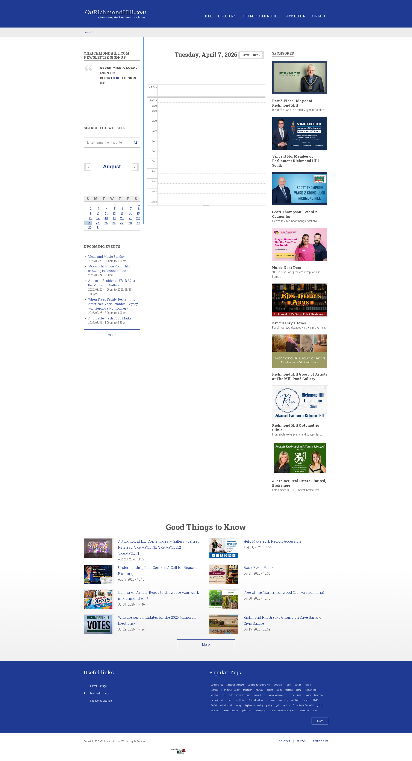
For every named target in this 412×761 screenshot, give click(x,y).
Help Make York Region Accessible (272, 541)
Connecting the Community (303, 705)
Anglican (286, 705)
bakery (238, 705)
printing (269, 705)
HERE (116, 78)
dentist (298, 685)
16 (90, 218)
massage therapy (243, 695)
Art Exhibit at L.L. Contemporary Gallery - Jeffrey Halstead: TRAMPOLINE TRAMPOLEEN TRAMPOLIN (158, 547)
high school (318, 695)
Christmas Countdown (235, 685)
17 (98, 218)
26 (114, 223)
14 (130, 213)
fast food (289, 690)
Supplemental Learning (254, 705)
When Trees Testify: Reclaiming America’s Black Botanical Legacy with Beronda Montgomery (113, 303)
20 (122, 218)
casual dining (259, 695)
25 (106, 223)
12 (114, 213)
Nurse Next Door (286, 267)
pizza (299, 695)
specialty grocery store (277, 695)
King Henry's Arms (289, 323)
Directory (226, 16)
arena (298, 690)
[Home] (116, 14)
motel (230, 700)
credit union (215, 710)
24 (98, 223)
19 (114, 218)
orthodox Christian (231, 710)
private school (303, 710)
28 (130, 223)
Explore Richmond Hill (260, 16)
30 (90, 228)
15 (138, 213)
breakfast (214, 695)
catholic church (226, 705)
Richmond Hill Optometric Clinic (295, 427)
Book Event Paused (260, 567)
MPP (315, 710)
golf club (320, 705)
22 (138, 218)
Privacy (301, 741)
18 (106, 218)
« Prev (245, 55)
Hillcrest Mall (310, 690)
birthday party (259, 710)
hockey (279, 690)
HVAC (315, 700)
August (112, 166)
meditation (240, 700)
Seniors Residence (256, 700)
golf (277, 705)
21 (130, 218)
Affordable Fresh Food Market (110, 318)
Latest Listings (98, 685)
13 (122, 213)
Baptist (214, 705)
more (112, 335)
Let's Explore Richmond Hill (259, 685)
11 (106, 213)
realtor (307, 700)
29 (138, 223)
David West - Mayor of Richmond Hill (292, 102)
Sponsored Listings (101, 700)
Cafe (231, 695)
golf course (246, 710)
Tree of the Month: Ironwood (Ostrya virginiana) (284, 592)
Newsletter (295, 16)
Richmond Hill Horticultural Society (225, 690)
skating (270, 690)
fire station (247, 690)
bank (292, 695)
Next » (256, 55)
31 (98, 228)
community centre (217, 700)
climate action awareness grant (281, 710)
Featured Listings (99, 693)
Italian (288, 685)
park (224, 695)
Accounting (283, 700)
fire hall (307, 685)
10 (98, 213)
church (308, 695)
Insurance (259, 690)
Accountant (278, 685)
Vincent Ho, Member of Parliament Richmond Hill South (295, 160)
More (206, 644)
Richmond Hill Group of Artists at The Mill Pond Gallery (299, 376)
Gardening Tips (217, 685)
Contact (318, 16)
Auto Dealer (296, 700)
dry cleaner (271, 700)
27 (122, 223)
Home (208, 16)
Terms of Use (320, 741)
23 (90, 223)
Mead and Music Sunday (106, 257)
